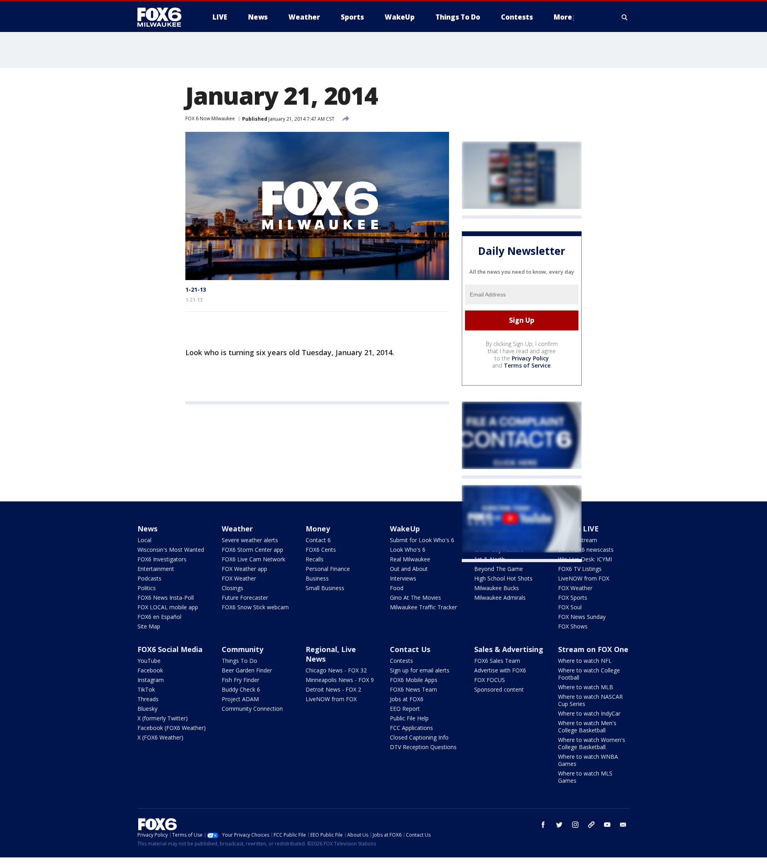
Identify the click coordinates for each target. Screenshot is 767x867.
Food (396, 588)
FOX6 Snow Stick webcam (255, 607)
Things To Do (239, 660)
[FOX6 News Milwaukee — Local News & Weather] (163, 17)
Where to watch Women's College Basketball (591, 743)
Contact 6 (318, 540)
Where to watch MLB (585, 687)
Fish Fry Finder (240, 680)
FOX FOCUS (489, 680)
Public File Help (409, 718)
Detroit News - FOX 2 (333, 689)
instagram (575, 824)
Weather (237, 528)
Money (318, 528)
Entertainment (155, 569)
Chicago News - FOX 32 (336, 670)
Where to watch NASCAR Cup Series (590, 700)
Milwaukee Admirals (500, 597)
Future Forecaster (245, 597)
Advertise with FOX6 (500, 670)
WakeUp (405, 528)
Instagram (150, 680)
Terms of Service (527, 365)
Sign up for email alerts (419, 670)
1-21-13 (195, 289)
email (623, 824)
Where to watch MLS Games (585, 777)
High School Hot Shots (503, 578)
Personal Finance (328, 569)
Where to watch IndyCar (589, 713)
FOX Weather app (244, 569)
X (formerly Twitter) (162, 718)
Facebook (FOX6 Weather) (171, 728)
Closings (232, 588)
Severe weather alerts (250, 540)
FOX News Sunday (582, 616)
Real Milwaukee (410, 559)
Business (317, 578)
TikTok (146, 689)
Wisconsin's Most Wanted (170, 549)
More (563, 17)
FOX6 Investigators (162, 559)
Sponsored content (499, 689)
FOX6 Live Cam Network (253, 559)
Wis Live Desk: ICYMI (585, 559)
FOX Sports (572, 597)
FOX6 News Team (413, 689)
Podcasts (149, 578)
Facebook (150, 670)
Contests (401, 660)
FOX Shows (573, 626)
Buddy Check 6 (241, 689)
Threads (148, 699)
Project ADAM (240, 699)
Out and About (409, 569)
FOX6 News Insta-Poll (165, 597)
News (147, 528)
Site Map (148, 626)
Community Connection (252, 708)
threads (591, 824)
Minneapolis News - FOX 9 (340, 680)
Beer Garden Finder (247, 670)
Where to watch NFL (585, 660)
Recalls (315, 559)
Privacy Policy (530, 358)
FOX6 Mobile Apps (413, 680)
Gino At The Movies (415, 597)
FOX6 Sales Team (497, 660)
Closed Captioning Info (419, 737)
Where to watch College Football (589, 673)
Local (144, 540)
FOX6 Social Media (170, 649)
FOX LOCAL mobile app (167, 607)
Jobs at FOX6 (406, 699)
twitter (559, 824)
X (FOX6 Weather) (160, 737)
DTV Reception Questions (423, 747)
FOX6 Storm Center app (252, 549)
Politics (146, 588)
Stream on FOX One (593, 649)
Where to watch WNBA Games (588, 760)
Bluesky (147, 708)
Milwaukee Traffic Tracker (423, 607)
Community (242, 649)
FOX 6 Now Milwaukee (210, 118)
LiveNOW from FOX (583, 578)
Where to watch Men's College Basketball (587, 726)
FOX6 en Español (159, 616)
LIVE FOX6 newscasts (586, 549)
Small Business (325, 588)
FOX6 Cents (321, 549)
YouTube (149, 660)
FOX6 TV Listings (580, 569)
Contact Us (410, 649)
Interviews (403, 578)
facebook (543, 824)
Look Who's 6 (407, 549)
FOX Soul (570, 607)
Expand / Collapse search (625, 17)
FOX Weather (239, 578)
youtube (607, 824)
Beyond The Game (498, 569)
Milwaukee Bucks (496, 588)
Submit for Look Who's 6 (422, 540)
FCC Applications (411, 728)
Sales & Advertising (508, 649)
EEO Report (405, 708)
